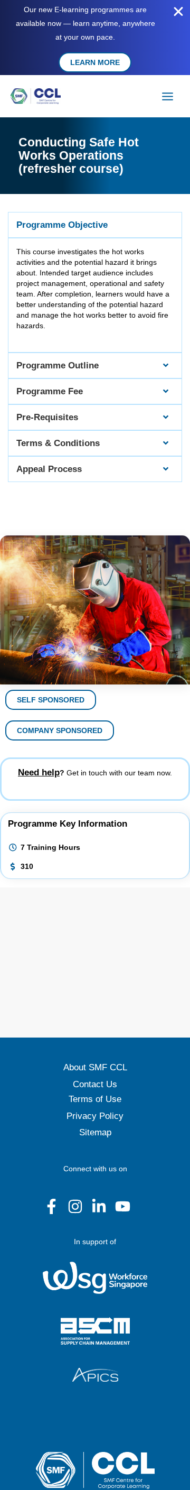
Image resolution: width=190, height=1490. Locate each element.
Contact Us (95, 1084)
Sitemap (95, 1132)
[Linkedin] (99, 1206)
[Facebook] (51, 1206)
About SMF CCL (95, 1067)
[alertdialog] (95, 37)
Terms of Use (95, 1099)
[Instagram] (75, 1206)
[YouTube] (122, 1206)
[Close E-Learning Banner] (178, 11)
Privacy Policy (95, 1116)
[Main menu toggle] (168, 96)
